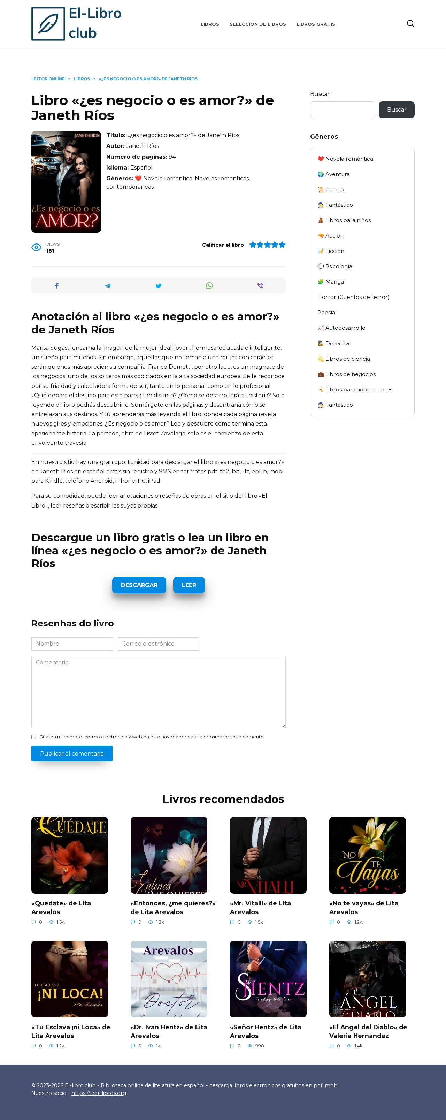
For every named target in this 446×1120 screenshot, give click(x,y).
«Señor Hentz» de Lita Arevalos (265, 1031)
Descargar (139, 585)
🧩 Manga (330, 281)
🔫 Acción (330, 235)
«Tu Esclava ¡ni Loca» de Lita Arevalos (70, 1031)
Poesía (326, 312)
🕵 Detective (334, 343)
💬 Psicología (334, 266)
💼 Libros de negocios (346, 374)
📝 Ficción (330, 251)
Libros (210, 24)
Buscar (320, 94)
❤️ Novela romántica (345, 159)
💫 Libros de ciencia (343, 358)
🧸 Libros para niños (344, 220)
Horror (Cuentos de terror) (353, 297)
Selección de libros (258, 24)
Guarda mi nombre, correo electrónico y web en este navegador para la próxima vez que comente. (152, 736)
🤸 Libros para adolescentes (354, 389)
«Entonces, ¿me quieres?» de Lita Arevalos (173, 908)
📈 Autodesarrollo (341, 327)
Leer (189, 585)
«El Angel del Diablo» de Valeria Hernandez (368, 1031)
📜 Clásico (330, 189)
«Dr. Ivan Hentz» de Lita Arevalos (169, 1031)
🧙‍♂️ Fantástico (335, 205)
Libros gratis (316, 24)
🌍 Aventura (333, 174)
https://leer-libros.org (98, 1093)
